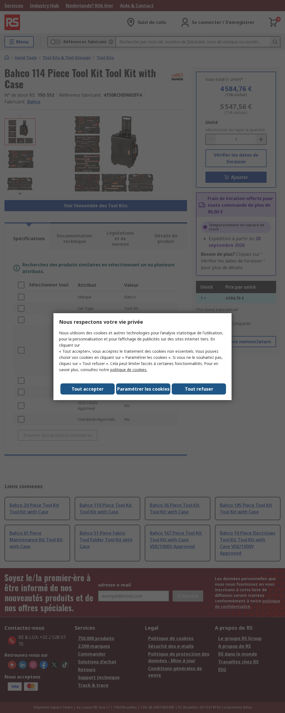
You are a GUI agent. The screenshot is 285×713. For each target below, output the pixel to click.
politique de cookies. (128, 369)
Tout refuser (199, 389)
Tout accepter (88, 389)
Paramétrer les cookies (143, 389)
